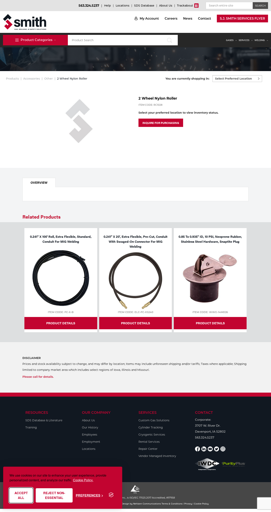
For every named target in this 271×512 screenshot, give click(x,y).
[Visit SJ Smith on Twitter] (216, 448)
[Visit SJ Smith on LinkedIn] (203, 448)
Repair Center (148, 449)
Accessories (31, 78)
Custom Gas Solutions (153, 420)
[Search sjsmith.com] (169, 40)
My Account (149, 18)
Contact (204, 18)
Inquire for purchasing (160, 123)
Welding (260, 40)
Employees (89, 434)
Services (244, 40)
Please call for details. (38, 377)
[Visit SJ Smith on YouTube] (210, 448)
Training (31, 427)
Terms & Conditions (172, 503)
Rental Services (149, 441)
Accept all (21, 495)
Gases (230, 40)
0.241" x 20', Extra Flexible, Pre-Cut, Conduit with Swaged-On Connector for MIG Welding (135, 241)
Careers (171, 18)
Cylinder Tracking (150, 427)
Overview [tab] (39, 182)
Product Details (60, 323)
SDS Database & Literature (43, 420)
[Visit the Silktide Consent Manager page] (111, 495)
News (187, 18)
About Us (165, 5)
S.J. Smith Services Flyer (242, 18)
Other (48, 78)
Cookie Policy (201, 503)
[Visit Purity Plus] (233, 464)
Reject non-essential (54, 495)
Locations (122, 5)
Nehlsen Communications (147, 503)
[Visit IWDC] (207, 464)
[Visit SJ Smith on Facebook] (197, 448)
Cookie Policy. (83, 480)
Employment (91, 441)
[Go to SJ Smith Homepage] (24, 22)
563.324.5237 (89, 6)
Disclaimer (31, 358)
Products (12, 78)
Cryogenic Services (151, 434)
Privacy (188, 503)
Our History (90, 427)
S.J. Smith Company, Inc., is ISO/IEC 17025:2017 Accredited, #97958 (135, 497)
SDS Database (144, 5)
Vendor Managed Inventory (157, 456)
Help (107, 5)
